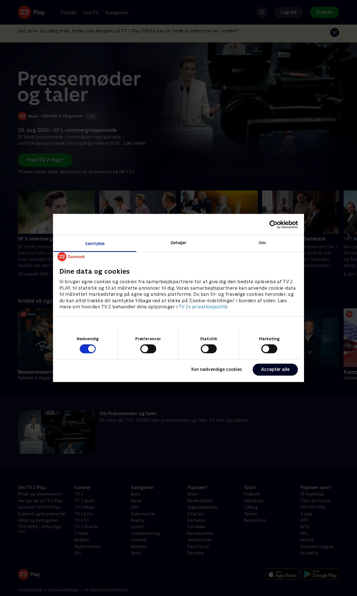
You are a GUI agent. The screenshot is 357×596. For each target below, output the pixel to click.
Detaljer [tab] (179, 242)
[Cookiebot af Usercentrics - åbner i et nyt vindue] (273, 224)
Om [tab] (262, 242)
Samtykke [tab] (95, 243)
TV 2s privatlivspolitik (203, 306)
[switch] (148, 348)
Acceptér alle (275, 369)
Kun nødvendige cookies (216, 369)
